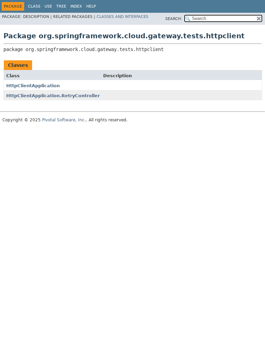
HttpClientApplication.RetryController (53, 95)
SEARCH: (173, 19)
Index (76, 6)
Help (91, 6)
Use (48, 6)
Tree (61, 6)
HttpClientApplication (33, 85)
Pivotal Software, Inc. (64, 120)
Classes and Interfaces (122, 16)
